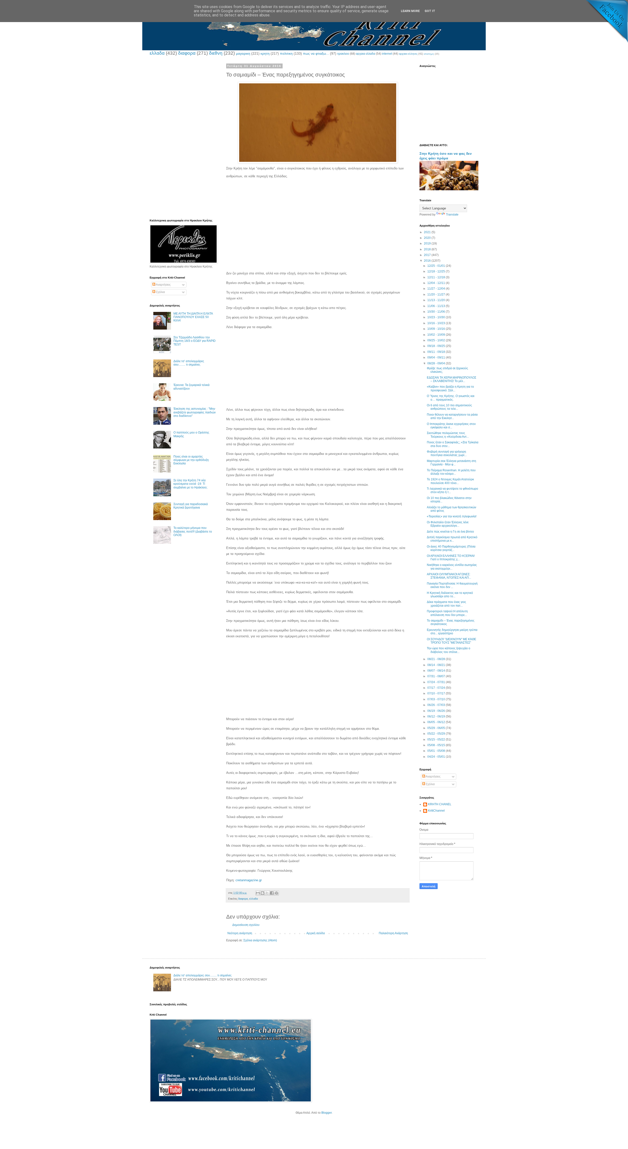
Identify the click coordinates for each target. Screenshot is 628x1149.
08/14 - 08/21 (436, 665)
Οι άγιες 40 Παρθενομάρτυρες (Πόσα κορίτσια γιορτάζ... (451, 548)
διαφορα (187, 53)
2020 (428, 238)
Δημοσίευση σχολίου (246, 925)
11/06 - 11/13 (436, 306)
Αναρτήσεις (163, 284)
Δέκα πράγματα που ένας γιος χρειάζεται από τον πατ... (446, 603)
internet (387, 53)
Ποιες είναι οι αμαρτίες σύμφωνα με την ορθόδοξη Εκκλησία (191, 460)
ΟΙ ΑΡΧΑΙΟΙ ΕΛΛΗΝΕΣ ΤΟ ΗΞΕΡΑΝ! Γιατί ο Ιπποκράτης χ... (451, 557)
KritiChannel (436, 810)
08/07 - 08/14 (436, 670)
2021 (428, 232)
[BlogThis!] (262, 893)
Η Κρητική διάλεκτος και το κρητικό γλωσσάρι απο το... (450, 594)
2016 (428, 260)
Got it (430, 11)
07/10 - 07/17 (436, 693)
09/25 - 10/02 (436, 340)
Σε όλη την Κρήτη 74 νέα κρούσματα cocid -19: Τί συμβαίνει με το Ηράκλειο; (190, 484)
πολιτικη (286, 53)
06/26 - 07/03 (436, 705)
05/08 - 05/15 (436, 745)
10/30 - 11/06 (436, 311)
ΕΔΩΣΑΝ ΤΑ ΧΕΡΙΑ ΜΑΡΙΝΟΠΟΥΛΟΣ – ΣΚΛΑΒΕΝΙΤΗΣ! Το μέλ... (451, 379)
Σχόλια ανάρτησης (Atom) (260, 940)
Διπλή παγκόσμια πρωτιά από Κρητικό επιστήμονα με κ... (452, 539)
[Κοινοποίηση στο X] (267, 893)
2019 (428, 243)
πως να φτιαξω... (316, 53)
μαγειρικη (243, 53)
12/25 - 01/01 (436, 266)
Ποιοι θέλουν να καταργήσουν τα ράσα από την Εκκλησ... (452, 416)
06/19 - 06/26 (436, 711)
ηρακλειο (343, 53)
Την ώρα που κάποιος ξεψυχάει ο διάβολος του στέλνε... (448, 650)
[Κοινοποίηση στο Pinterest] (276, 893)
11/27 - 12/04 (436, 288)
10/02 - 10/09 (436, 334)
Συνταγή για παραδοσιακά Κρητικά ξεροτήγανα (190, 505)
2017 (428, 255)
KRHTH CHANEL (439, 804)
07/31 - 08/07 (436, 676)
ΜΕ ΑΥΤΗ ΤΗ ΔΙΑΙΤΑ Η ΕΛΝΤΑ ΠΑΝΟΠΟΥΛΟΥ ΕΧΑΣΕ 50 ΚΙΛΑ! (193, 317)
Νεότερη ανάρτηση (239, 933)
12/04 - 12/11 (436, 283)
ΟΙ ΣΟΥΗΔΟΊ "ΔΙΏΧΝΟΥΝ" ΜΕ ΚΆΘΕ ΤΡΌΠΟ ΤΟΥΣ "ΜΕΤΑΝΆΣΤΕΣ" (451, 641)
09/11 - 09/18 (436, 352)
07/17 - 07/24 (436, 687)
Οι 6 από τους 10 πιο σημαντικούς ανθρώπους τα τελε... (449, 407)
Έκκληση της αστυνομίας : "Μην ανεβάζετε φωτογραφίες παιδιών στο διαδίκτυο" (194, 412)
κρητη (265, 53)
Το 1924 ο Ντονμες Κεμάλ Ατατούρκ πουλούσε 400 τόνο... (450, 481)
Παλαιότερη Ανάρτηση (393, 933)
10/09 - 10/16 (436, 329)
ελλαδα (157, 53)
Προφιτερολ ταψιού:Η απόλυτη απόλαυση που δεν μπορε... (447, 613)
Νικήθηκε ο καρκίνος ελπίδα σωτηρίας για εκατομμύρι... (452, 566)
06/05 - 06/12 (436, 722)
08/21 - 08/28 (436, 659)
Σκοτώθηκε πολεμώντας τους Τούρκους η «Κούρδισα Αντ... (448, 434)
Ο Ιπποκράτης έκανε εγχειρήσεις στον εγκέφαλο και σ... (451, 425)
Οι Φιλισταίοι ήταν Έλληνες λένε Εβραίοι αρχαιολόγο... (448, 524)
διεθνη (215, 53)
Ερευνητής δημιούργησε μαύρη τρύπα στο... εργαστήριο (452, 631)
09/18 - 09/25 (436, 346)
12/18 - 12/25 (436, 271)
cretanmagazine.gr (249, 880)
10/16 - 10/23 (436, 323)
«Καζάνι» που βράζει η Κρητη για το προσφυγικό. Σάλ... (450, 388)
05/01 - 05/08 (436, 751)
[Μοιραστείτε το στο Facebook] (271, 893)
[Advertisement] (317, 223)
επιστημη (429, 53)
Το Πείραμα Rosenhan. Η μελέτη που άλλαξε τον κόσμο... (451, 472)
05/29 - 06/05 (436, 728)
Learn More (410, 11)
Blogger (326, 1112)
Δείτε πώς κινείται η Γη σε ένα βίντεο (450, 531)
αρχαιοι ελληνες (408, 53)
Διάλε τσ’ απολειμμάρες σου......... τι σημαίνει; (188, 362)
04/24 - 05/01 (436, 756)
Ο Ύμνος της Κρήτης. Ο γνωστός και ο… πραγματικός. (450, 397)
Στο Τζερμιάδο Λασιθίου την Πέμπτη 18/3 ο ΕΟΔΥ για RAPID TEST (194, 341)
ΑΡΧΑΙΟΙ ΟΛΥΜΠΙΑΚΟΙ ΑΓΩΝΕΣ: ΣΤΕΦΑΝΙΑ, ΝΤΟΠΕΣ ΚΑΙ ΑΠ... (449, 576)
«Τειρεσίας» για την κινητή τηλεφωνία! (451, 516)
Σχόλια (160, 292)
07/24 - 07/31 (436, 682)
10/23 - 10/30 (436, 317)
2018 (428, 249)
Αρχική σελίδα (315, 933)
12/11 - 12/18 (436, 277)
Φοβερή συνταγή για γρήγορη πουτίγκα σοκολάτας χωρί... (447, 453)
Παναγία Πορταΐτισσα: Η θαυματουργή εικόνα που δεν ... (452, 585)
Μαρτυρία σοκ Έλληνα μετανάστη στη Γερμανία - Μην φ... (451, 462)
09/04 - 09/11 (436, 357)
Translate (452, 214)
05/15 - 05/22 (436, 739)
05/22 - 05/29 (436, 733)
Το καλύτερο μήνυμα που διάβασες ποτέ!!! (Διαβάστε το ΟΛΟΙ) (192, 531)
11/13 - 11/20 (436, 300)
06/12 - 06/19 (436, 716)
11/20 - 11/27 (436, 294)
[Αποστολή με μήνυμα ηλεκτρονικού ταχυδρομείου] (257, 893)
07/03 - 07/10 (436, 699)
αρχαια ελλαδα (365, 53)
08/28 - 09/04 (436, 363)
